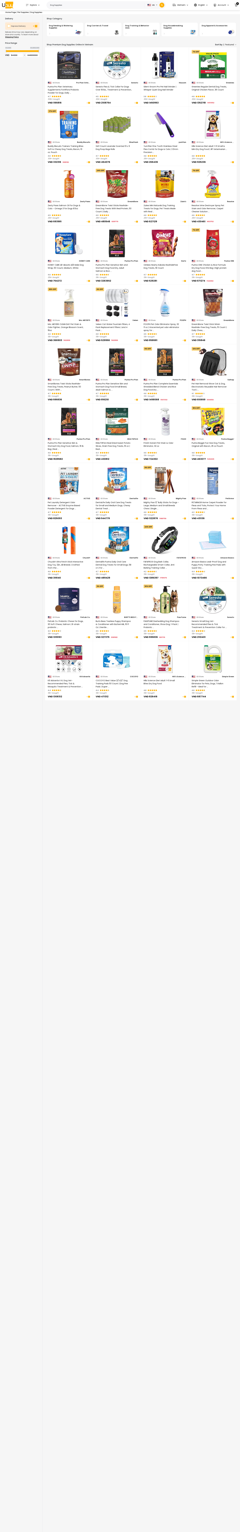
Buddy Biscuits (83, 142)
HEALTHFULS (132, 439)
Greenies (230, 83)
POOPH (183, 320)
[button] (180, 5)
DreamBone (133, 201)
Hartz (183, 261)
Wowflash (133, 142)
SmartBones (84, 380)
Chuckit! (86, 558)
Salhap (231, 380)
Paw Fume (181, 617)
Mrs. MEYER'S (84, 320)
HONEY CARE (84, 261)
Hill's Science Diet (227, 142)
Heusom (182, 83)
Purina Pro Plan (131, 261)
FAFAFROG (181, 558)
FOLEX (183, 439)
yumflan (182, 142)
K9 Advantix (85, 677)
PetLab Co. (85, 617)
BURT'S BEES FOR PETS (131, 617)
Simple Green (228, 677)
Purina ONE (229, 261)
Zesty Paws (85, 201)
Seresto (134, 83)
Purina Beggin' (227, 439)
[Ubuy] (7, 5)
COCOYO (134, 677)
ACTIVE (87, 498)
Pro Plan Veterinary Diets (83, 83)
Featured (229, 44)
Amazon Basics (227, 558)
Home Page (10, 12)
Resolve (230, 201)
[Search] (161, 5)
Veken (135, 320)
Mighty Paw (181, 498)
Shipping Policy (12, 37)
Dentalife (134, 498)
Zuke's (183, 201)
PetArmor (230, 498)
